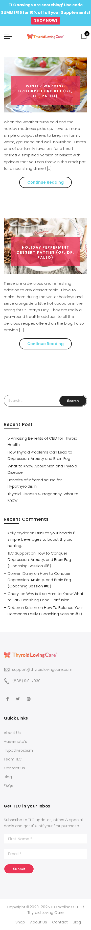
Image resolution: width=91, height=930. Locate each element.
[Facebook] (8, 695)
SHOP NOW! (45, 20)
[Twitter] (18, 695)
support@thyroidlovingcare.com (42, 669)
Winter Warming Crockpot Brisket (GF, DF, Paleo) (45, 91)
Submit (19, 869)
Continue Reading (45, 182)
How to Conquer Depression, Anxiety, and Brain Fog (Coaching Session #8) (39, 559)
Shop (20, 922)
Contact (60, 922)
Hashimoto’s (15, 741)
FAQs (8, 785)
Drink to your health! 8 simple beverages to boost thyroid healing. (42, 539)
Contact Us (14, 768)
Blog (8, 776)
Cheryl (13, 593)
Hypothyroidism (18, 750)
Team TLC (13, 759)
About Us (12, 732)
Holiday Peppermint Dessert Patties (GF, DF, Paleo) (45, 252)
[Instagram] (29, 695)
